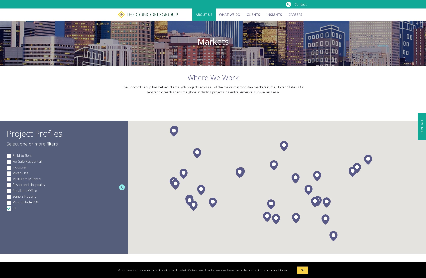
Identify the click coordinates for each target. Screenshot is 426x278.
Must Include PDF (25, 202)
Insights (274, 14)
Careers (295, 14)
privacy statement (278, 270)
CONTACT (422, 127)
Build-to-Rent (22, 155)
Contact (301, 4)
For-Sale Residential (27, 161)
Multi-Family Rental (26, 179)
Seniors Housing (24, 196)
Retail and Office (24, 190)
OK (303, 270)
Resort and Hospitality (28, 184)
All (14, 208)
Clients (253, 14)
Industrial (19, 167)
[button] (184, 174)
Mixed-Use (20, 173)
